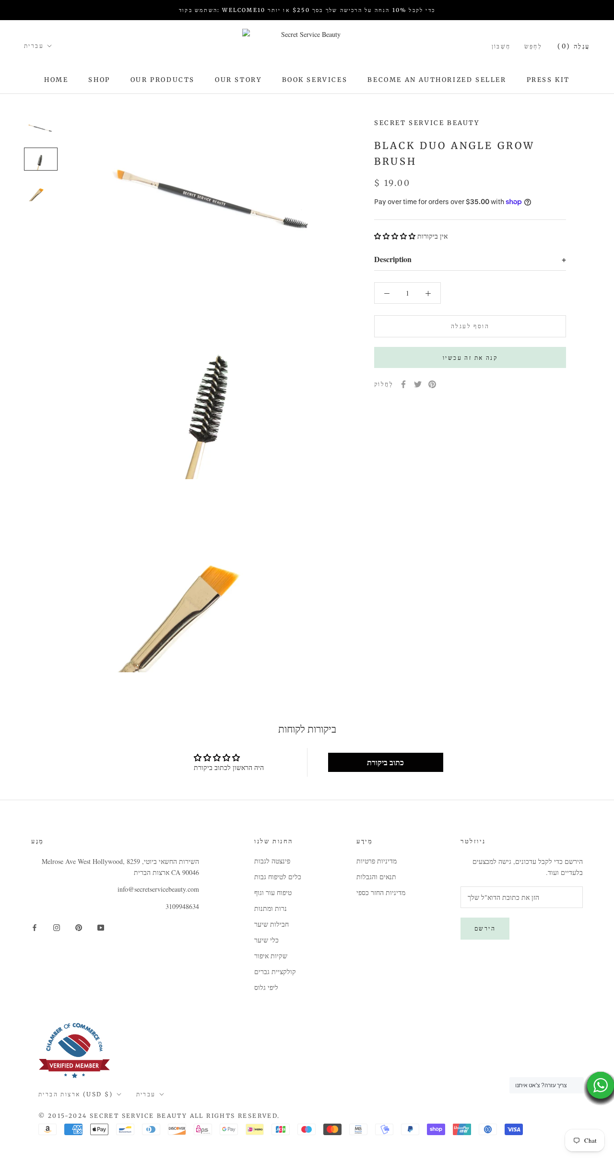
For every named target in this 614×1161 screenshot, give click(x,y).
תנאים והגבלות (376, 876)
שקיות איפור (270, 955)
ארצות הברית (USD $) (75, 1094)
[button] (394, 236)
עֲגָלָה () (573, 46)
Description (470, 258)
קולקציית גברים (275, 971)
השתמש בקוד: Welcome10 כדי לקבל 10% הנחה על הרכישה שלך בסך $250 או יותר (307, 10)
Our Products (162, 80)
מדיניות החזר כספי (380, 892)
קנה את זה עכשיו (470, 357)
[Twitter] (418, 384)
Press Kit (548, 80)
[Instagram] (56, 926)
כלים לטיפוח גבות (277, 876)
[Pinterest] (432, 384)
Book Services (315, 80)
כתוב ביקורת (385, 762)
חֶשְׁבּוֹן (501, 46)
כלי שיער (266, 939)
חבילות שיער (271, 924)
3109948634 (182, 906)
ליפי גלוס (266, 987)
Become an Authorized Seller (436, 80)
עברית (34, 45)
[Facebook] (403, 384)
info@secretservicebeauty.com (158, 889)
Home (56, 80)
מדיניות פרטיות (376, 860)
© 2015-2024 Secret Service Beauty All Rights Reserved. (159, 1115)
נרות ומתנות (270, 908)
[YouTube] (100, 926)
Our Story (238, 80)
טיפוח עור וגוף (273, 892)
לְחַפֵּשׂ (533, 46)
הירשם (485, 928)
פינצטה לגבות (272, 860)
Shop (99, 80)
